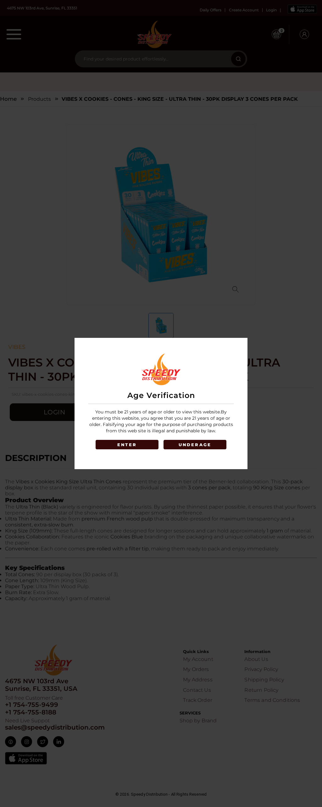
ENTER (127, 444)
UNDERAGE (195, 444)
